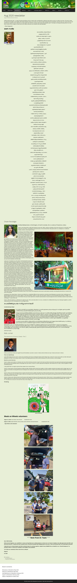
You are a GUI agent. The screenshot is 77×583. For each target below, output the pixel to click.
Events (29, 10)
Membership (10, 10)
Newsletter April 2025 (13, 571)
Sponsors (24, 10)
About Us (47, 10)
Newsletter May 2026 (14, 570)
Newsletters (17, 10)
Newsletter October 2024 (13, 576)
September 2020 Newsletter (10, 559)
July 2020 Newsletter (8, 558)
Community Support (38, 10)
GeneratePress (50, 581)
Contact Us (67, 10)
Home (4, 10)
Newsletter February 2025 (17, 573)
